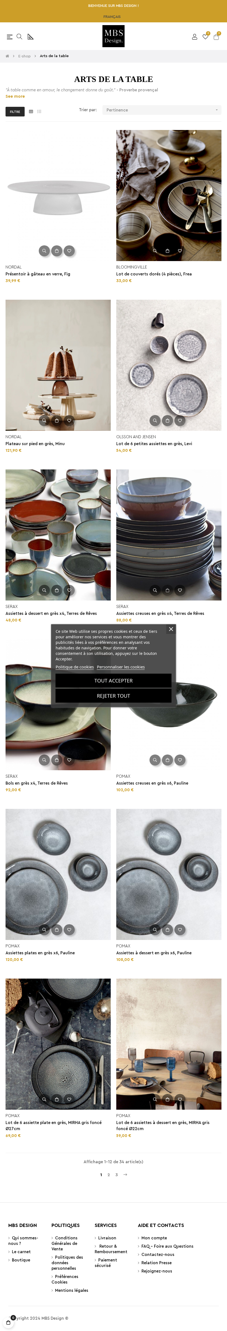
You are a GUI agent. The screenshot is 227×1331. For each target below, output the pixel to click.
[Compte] (194, 36)
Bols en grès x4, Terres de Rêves (37, 783)
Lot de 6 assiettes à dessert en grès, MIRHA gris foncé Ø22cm (163, 1126)
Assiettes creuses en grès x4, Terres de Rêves (160, 614)
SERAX (12, 607)
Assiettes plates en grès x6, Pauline (40, 953)
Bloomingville (131, 267)
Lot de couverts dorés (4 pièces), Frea (154, 274)
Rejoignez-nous (156, 1271)
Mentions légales (71, 1291)
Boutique (21, 1260)
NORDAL (14, 267)
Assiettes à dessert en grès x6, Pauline (154, 953)
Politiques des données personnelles (67, 1263)
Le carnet (21, 1252)
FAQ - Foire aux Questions (167, 1246)
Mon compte (154, 1238)
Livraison (107, 1238)
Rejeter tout (113, 695)
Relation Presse (156, 1263)
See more (15, 96)
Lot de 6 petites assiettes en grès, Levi (154, 444)
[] (56, 250)
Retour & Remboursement (111, 1249)
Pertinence (163, 110)
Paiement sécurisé (106, 1263)
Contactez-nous (157, 1255)
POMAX (123, 776)
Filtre (15, 111)
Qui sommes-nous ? (23, 1241)
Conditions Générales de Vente (64, 1243)
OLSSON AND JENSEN (136, 437)
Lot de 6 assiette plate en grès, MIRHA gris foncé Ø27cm (54, 1126)
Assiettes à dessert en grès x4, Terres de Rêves (51, 614)
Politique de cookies (75, 667)
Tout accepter (113, 680)
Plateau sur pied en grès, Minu (35, 444)
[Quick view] (44, 250)
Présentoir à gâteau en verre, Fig (38, 274)
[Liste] (39, 111)
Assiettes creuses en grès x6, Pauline (152, 783)
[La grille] (30, 111)
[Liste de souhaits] (69, 250)
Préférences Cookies (64, 1279)
